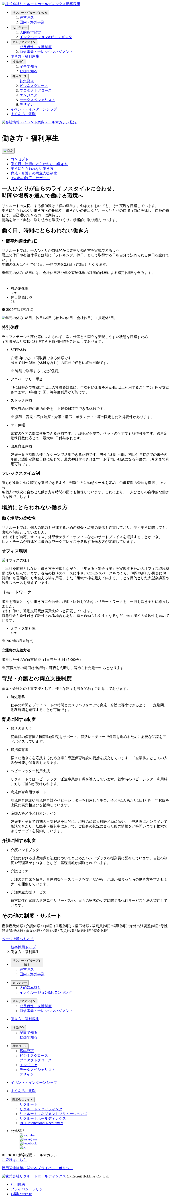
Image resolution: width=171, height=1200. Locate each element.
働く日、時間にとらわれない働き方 (39, 164)
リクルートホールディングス (43, 1118)
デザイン (27, 104)
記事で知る (28, 66)
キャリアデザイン (24, 42)
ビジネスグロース (34, 86)
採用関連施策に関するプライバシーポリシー (37, 1168)
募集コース (19, 76)
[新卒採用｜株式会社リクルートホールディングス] (41, 4)
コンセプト (19, 159)
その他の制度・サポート (30, 178)
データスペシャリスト (37, 100)
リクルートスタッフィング (41, 1109)
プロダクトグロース (36, 90)
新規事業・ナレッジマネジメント (46, 52)
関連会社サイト (22, 1099)
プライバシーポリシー (28, 1189)
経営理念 (27, 17)
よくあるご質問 (23, 114)
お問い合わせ (21, 1194)
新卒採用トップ (23, 947)
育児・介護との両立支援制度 (34, 173)
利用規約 (18, 1184)
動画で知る (28, 71)
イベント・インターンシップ (34, 109)
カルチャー (19, 27)
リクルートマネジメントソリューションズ (53, 1114)
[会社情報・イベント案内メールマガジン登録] (39, 122)
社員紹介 (18, 61)
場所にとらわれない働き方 (32, 168)
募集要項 (27, 81)
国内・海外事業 (32, 22)
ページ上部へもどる (18, 939)
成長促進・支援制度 (36, 47)
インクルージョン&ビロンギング (46, 37)
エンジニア (28, 95)
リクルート (28, 1104)
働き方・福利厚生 (25, 56)
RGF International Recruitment (41, 1123)
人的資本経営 (30, 32)
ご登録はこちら (14, 1160)
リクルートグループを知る (29, 12)
